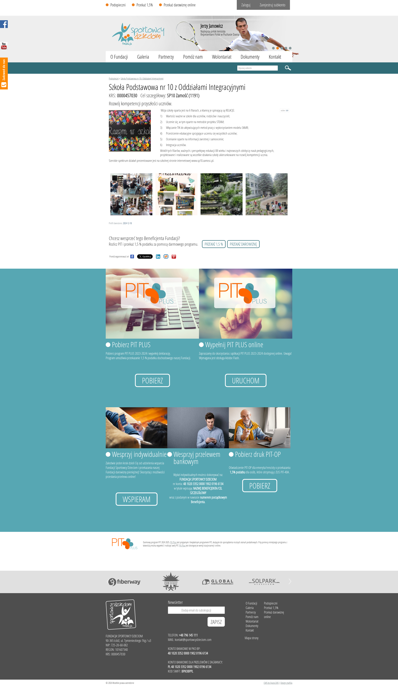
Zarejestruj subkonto (272, 4)
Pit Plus (173, 542)
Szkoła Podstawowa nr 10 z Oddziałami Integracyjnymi (142, 78)
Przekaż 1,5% (145, 4)
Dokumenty (250, 56)
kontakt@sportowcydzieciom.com (193, 639)
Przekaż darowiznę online (180, 4)
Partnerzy (166, 56)
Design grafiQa (286, 682)
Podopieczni (118, 4)
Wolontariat (221, 56)
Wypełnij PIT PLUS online (234, 344)
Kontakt (275, 56)
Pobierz (152, 380)
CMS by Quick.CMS (271, 682)
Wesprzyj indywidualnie (139, 454)
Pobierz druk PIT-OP (258, 454)
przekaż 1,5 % (214, 244)
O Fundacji (119, 56)
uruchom (245, 380)
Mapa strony (251, 638)
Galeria (143, 56)
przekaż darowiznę (243, 244)
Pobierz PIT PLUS (131, 344)
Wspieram (136, 499)
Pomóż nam (193, 56)
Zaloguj (245, 4)
